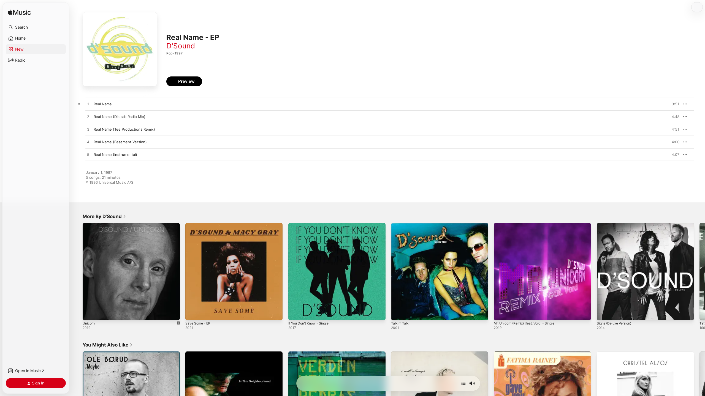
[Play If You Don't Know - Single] (295, 313)
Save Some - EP (199, 225)
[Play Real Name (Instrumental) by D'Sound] (88, 154)
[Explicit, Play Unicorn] (89, 313)
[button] (36, 27)
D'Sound (180, 46)
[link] (104, 216)
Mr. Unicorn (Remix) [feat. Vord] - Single (528, 225)
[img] (19, 12)
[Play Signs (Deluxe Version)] (604, 313)
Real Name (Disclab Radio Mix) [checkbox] (119, 116)
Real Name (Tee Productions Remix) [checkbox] (124, 129)
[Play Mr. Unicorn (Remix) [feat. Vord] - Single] (501, 313)
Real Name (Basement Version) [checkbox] (120, 142)
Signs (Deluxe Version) (616, 225)
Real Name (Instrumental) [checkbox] (115, 154)
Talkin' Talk (400, 225)
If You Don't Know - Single (310, 225)
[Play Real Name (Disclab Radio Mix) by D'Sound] (88, 116)
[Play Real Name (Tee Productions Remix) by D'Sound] (88, 129)
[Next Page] (699, 272)
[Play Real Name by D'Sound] (88, 104)
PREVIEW (673, 104)
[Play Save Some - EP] (192, 313)
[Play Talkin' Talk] (398, 313)
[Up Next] (463, 383)
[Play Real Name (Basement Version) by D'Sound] (88, 142)
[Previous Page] (77, 272)
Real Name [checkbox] (103, 104)
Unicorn (89, 225)
